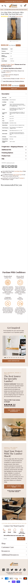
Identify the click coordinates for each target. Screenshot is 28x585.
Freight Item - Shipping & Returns (12, 146)
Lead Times (16, 174)
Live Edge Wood (18, 171)
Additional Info (6, 149)
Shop (3, 543)
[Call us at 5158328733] (5, 6)
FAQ (3, 159)
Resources (5, 551)
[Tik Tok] (20, 570)
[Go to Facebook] (3, 166)
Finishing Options (7, 153)
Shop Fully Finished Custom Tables (14, 491)
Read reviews (19, 16)
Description (5, 94)
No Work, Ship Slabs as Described (12, 68)
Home (2, 9)
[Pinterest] (24, 570)
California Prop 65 (10, 162)
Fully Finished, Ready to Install (14, 78)
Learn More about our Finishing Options (13, 81)
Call (21, 174)
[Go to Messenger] (6, 166)
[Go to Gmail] (15, 166)
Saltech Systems (18, 573)
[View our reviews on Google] (9, 405)
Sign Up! (21, 538)
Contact (21, 178)
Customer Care (7, 547)
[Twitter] (12, 570)
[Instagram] (8, 570)
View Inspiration (13, 360)
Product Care (6, 156)
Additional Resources (10, 555)
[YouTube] (16, 570)
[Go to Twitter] (9, 166)
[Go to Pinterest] (12, 166)
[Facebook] (3, 570)
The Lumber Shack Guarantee (14, 410)
